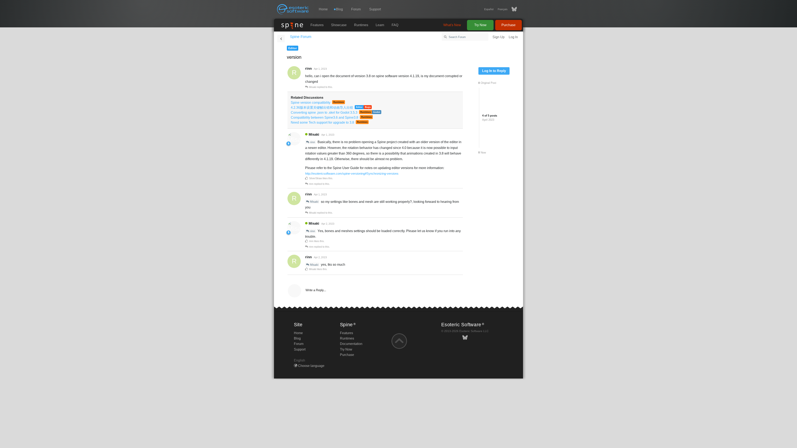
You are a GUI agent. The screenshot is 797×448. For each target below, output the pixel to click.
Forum (356, 9)
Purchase (508, 25)
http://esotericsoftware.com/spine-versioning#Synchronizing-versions (351, 173)
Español (489, 9)
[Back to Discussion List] (281, 38)
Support (375, 9)
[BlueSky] (512, 9)
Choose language (310, 366)
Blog (297, 338)
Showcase (339, 25)
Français (502, 9)
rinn (312, 142)
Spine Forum (300, 37)
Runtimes (361, 25)
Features (317, 25)
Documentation (351, 344)
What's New (452, 25)
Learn (380, 25)
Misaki (314, 201)
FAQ (395, 25)
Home (323, 9)
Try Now (480, 25)
